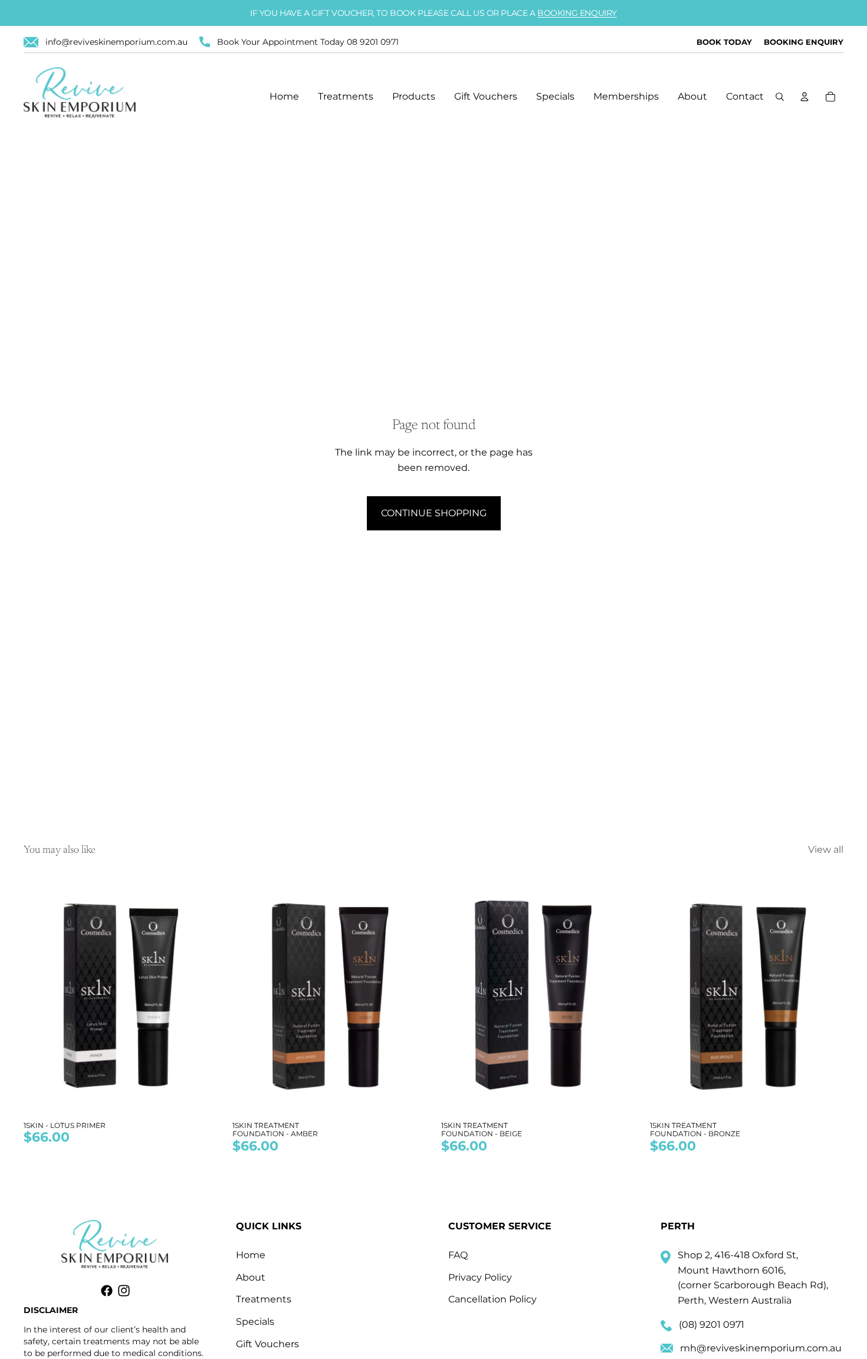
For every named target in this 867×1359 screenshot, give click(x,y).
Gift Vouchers (267, 1344)
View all (825, 849)
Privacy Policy (480, 1277)
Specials (255, 1321)
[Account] (804, 97)
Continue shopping (434, 513)
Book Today (724, 42)
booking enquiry (577, 13)
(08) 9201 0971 (711, 1324)
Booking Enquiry (803, 42)
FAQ (458, 1255)
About (250, 1277)
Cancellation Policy (492, 1299)
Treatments (263, 1299)
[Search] (780, 97)
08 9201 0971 (373, 42)
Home (250, 1255)
